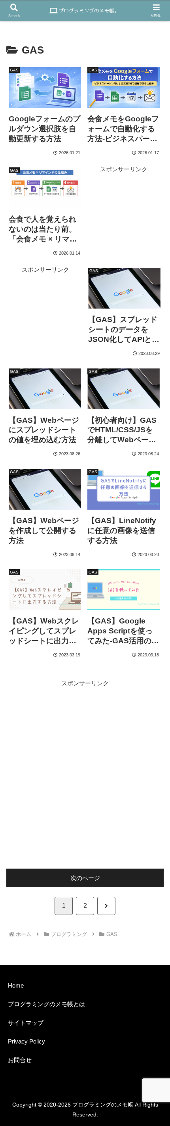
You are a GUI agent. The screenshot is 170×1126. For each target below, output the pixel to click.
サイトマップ (25, 1022)
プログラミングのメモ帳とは (46, 1004)
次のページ (85, 878)
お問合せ (20, 1060)
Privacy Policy (26, 1041)
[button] (146, 970)
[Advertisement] (124, 204)
